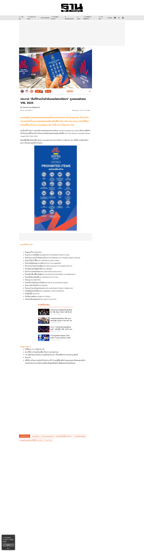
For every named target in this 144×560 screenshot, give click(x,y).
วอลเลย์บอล (35, 436)
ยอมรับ (8, 545)
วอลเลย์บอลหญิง (80, 436)
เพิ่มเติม (4, 541)
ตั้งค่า (8, 548)
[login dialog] (123, 18)
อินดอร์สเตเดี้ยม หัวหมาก (64, 436)
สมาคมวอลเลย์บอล (48, 436)
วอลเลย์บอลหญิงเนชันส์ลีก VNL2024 (31, 440)
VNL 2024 (48, 440)
